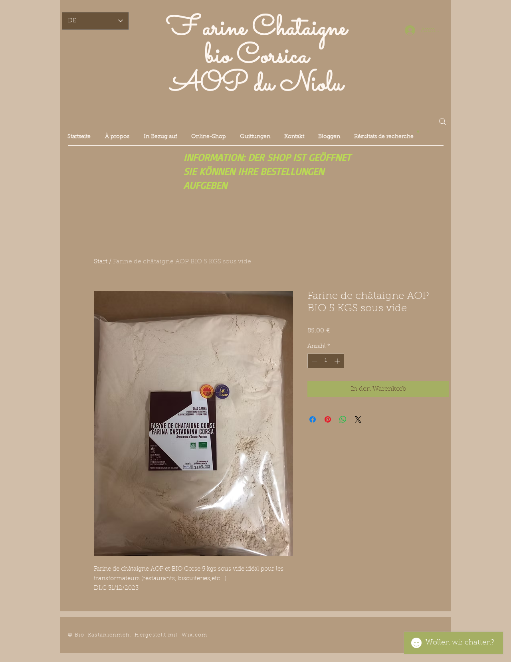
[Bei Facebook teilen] (312, 419)
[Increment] (338, 361)
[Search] (442, 121)
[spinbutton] (326, 361)
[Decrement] (314, 361)
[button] (418, 131)
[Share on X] (358, 419)
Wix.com (194, 635)
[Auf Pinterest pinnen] (328, 419)
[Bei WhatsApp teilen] (343, 419)
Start (100, 262)
